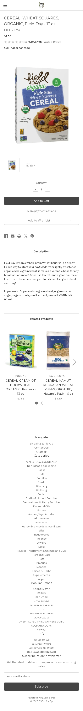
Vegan (41, 579)
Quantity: (41, 182)
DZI (41, 609)
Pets (41, 559)
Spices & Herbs (41, 571)
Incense (41, 538)
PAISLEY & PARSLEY (41, 605)
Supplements (41, 575)
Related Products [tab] (41, 319)
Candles (41, 478)
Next (74, 362)
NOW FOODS (41, 601)
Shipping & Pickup (41, 443)
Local (41, 546)
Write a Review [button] (52, 42)
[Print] (19, 236)
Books (42, 470)
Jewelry (41, 542)
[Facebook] (6, 236)
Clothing (41, 490)
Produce (41, 563)
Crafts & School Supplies (42, 498)
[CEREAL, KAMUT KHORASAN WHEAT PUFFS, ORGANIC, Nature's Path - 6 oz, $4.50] (58, 350)
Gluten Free (41, 518)
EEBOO (41, 593)
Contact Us (41, 447)
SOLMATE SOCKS (41, 625)
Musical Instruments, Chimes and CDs (41, 550)
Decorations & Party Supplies (41, 502)
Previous (5, 362)
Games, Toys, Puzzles (41, 514)
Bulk (41, 474)
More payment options (41, 211)
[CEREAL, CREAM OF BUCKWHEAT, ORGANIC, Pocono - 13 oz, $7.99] (21, 350)
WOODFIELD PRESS (42, 613)
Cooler (41, 494)
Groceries (41, 522)
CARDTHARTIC (41, 589)
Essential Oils (41, 506)
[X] (26, 236)
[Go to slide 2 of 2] (42, 403)
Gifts (42, 530)
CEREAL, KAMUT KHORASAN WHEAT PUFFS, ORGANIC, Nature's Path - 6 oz (58, 387)
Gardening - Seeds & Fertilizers (41, 526)
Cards (41, 482)
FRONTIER (41, 597)
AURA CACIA (41, 617)
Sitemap (41, 451)
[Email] (12, 236)
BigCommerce (47, 697)
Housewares (41, 534)
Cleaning (41, 486)
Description (41, 251)
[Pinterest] (32, 236)
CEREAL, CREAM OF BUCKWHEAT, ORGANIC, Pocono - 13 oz (21, 387)
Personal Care (41, 554)
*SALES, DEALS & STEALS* (42, 462)
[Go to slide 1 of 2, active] (36, 403)
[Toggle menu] (5, 5)
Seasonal (41, 567)
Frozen (41, 510)
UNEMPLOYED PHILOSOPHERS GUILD (41, 621)
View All (41, 629)
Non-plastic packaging (41, 466)
